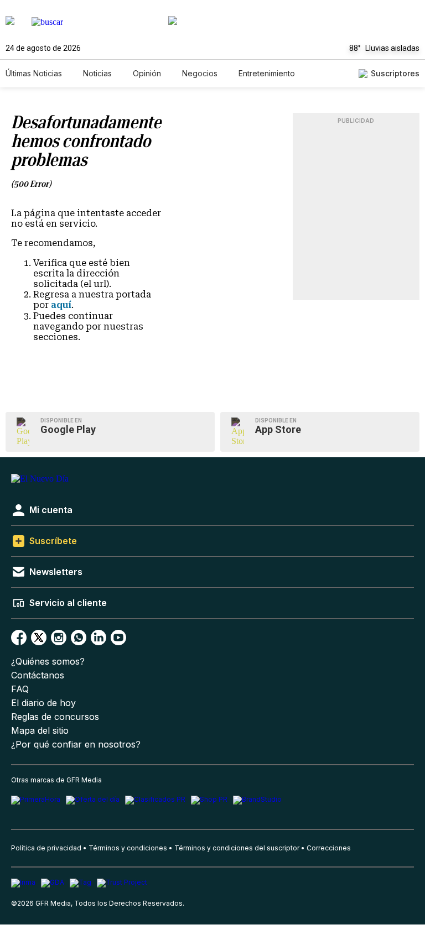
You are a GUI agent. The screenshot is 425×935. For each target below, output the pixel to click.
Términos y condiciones (128, 848)
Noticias (97, 73)
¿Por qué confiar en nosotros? (76, 744)
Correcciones (329, 848)
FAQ (20, 689)
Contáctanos (37, 675)
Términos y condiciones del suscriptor (236, 848)
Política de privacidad (46, 848)
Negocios (199, 73)
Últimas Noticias (34, 73)
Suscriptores (395, 73)
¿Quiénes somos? (48, 661)
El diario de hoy (43, 703)
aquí (61, 305)
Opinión (147, 73)
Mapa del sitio (40, 730)
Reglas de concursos (55, 717)
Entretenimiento (267, 73)
